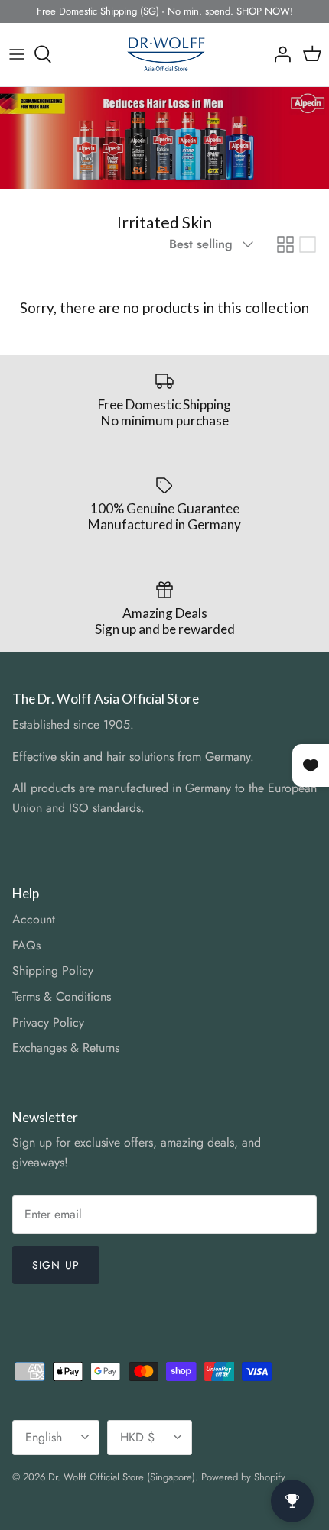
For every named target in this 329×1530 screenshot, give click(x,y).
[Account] (278, 54)
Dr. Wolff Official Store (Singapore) (121, 1477)
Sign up (56, 1265)
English (43, 1437)
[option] (164, 138)
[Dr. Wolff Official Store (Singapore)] (165, 55)
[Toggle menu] (17, 54)
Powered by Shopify (243, 1477)
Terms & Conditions (61, 996)
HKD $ (137, 1437)
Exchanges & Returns (65, 1047)
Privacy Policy (48, 1022)
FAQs (26, 945)
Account (33, 919)
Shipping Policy (52, 970)
